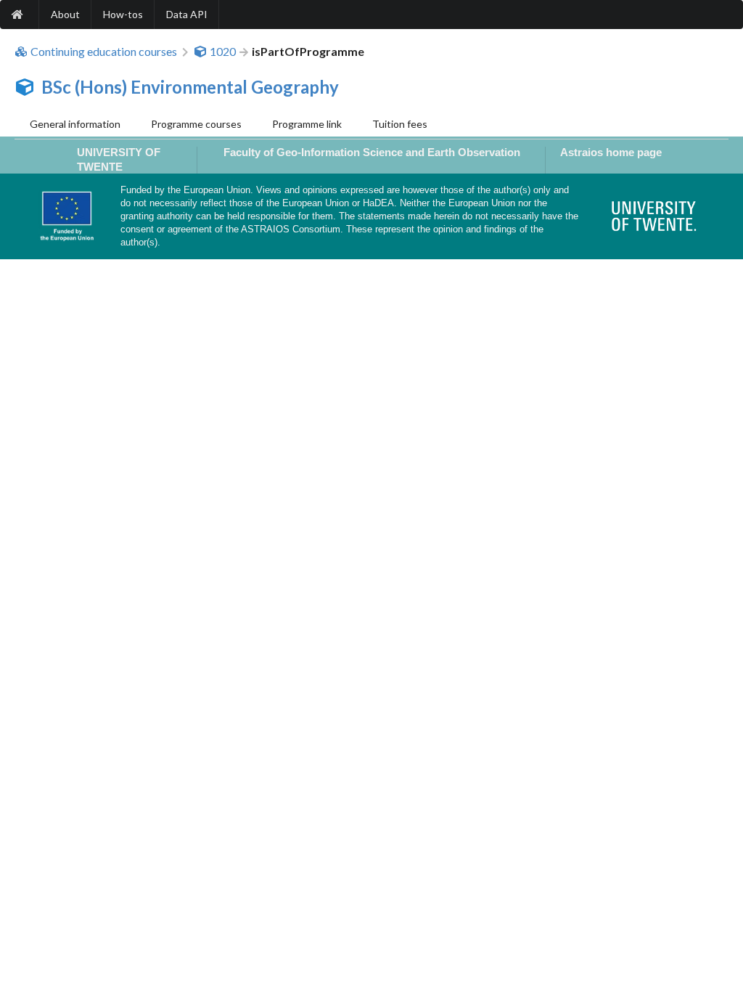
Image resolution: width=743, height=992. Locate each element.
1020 (223, 51)
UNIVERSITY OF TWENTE (118, 159)
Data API (187, 14)
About (65, 14)
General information (75, 124)
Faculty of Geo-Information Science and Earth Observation (371, 152)
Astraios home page (611, 152)
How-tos (123, 14)
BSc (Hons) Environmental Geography (190, 86)
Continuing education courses (103, 51)
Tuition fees (399, 124)
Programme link (307, 124)
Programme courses (196, 124)
